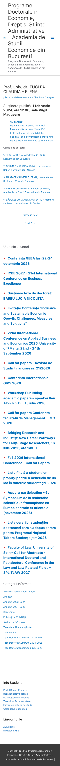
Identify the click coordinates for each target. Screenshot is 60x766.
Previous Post (30, 215)
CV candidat (16, 121)
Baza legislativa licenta (15, 693)
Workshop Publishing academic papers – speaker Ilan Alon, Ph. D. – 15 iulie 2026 (29, 398)
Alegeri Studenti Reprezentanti (19, 591)
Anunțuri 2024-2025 (14, 607)
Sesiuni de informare (14, 622)
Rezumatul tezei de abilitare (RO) (27, 125)
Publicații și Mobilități (14, 617)
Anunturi (7, 596)
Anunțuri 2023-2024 (14, 602)
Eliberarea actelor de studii (17, 705)
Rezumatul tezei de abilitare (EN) (27, 129)
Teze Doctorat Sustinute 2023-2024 (22, 637)
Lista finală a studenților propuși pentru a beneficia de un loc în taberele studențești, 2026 (29, 478)
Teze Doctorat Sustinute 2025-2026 (22, 648)
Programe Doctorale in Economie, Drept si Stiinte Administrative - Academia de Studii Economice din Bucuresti (27, 30)
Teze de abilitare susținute (19, 97)
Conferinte (9, 612)
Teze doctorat (10, 632)
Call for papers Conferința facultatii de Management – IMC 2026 (29, 418)
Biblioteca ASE (11, 730)
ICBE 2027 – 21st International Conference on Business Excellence (30, 278)
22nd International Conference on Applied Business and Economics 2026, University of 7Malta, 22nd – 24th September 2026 (29, 343)
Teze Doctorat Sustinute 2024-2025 (22, 642)
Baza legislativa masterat (16, 697)
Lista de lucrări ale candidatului (27, 133)
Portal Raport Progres (14, 690)
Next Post (30, 223)
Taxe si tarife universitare (16, 701)
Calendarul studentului (15, 709)
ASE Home (9, 726)
